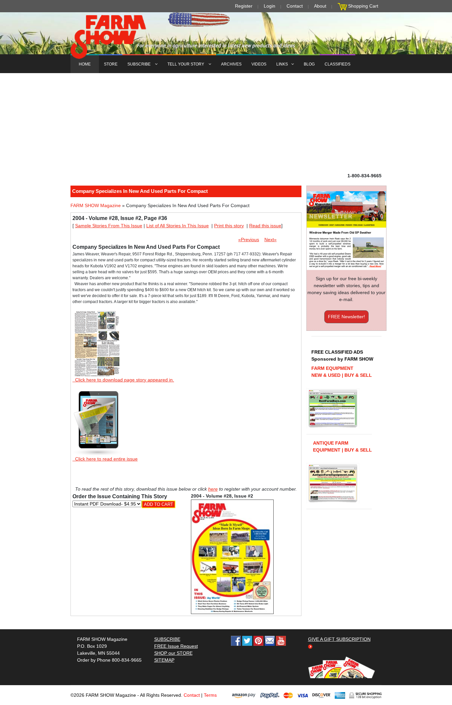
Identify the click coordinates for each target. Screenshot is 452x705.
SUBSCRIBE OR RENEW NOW (226, 353)
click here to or (224, 368)
